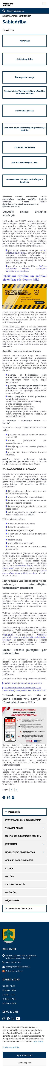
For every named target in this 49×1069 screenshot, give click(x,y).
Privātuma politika (11, 1047)
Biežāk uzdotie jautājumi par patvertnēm (23, 683)
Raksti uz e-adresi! (14, 971)
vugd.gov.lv (7, 634)
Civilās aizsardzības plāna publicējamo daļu (24, 571)
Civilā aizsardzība (24, 59)
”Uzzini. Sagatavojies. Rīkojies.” (26, 251)
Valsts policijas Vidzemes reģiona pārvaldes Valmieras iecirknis (24, 92)
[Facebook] (4, 798)
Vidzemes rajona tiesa (24, 147)
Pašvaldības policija (24, 110)
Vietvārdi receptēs (15, 884)
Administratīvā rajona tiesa (24, 162)
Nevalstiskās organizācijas (20, 852)
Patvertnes (24, 40)
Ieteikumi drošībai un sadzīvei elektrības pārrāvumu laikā (24, 277)
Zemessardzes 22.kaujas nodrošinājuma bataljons (24, 180)
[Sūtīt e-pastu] (4, 966)
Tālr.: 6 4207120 (13, 962)
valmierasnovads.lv (23, 565)
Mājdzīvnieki (12, 900)
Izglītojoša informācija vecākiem (23, 836)
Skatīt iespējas (24, 1062)
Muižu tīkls (11, 892)
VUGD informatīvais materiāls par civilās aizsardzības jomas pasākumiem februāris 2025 (24, 688)
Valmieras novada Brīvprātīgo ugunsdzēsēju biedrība (24, 128)
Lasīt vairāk (38, 1041)
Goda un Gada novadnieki (19, 860)
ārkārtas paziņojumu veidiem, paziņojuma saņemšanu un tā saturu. (26, 268)
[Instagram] (4, 1018)
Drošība (9, 876)
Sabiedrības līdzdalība (20, 908)
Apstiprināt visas (24, 1055)
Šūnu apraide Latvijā (24, 77)
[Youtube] (19, 1018)
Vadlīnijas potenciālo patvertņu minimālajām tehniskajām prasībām (24, 637)
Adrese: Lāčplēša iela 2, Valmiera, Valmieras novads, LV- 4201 (21, 956)
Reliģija (9, 868)
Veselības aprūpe (14, 828)
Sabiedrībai (14, 812)
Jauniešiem (11, 844)
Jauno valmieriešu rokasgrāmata (23, 820)
